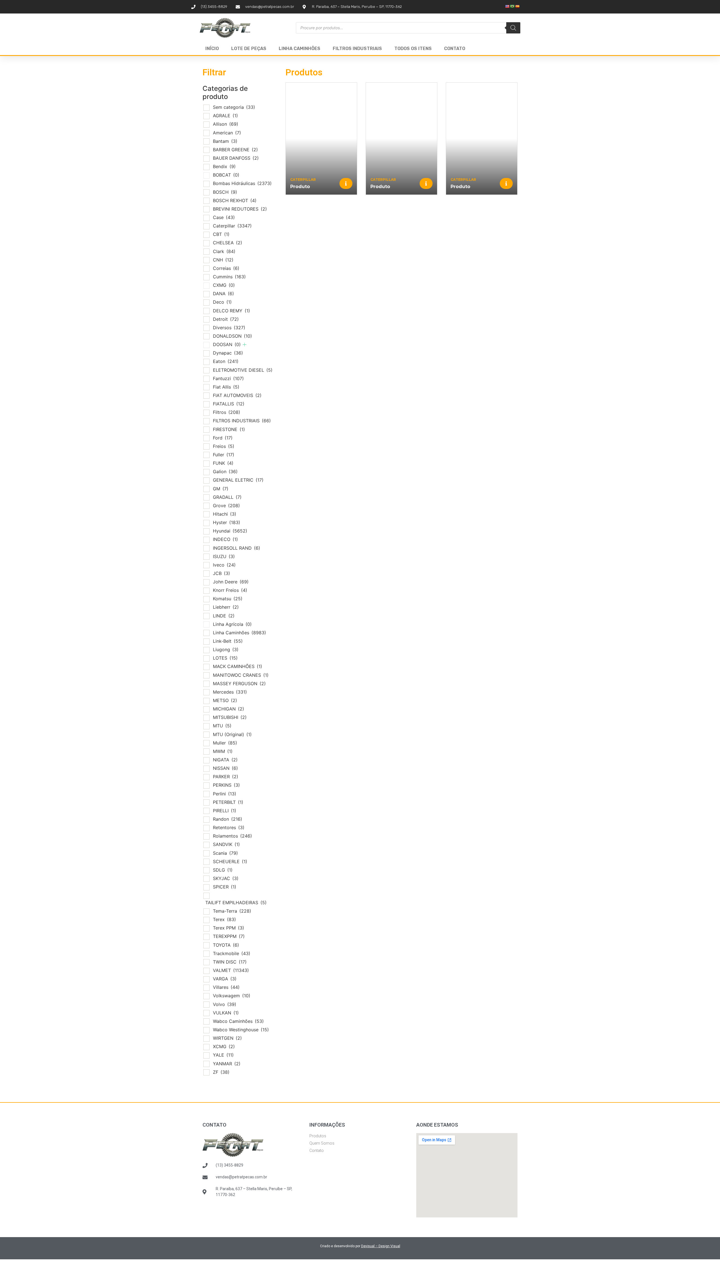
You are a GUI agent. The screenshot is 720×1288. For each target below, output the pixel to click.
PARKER (225, 776)
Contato (454, 48)
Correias (226, 268)
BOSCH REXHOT (234, 200)
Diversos (229, 327)
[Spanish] (517, 6)
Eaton (225, 361)
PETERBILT (228, 802)
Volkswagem (231, 995)
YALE (223, 1055)
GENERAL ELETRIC (238, 480)
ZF (221, 1072)
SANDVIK (226, 844)
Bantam (225, 141)
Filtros (226, 412)
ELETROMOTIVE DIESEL (243, 370)
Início (212, 48)
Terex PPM (228, 928)
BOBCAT (226, 175)
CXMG (224, 285)
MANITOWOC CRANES (241, 675)
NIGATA (225, 760)
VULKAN (226, 1013)
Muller (225, 743)
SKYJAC (225, 878)
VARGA (225, 979)
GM (220, 488)
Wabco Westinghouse (241, 1029)
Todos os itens (413, 48)
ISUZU (224, 556)
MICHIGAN (228, 709)
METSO (225, 700)
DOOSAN (227, 344)
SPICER (224, 887)
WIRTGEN (227, 1038)
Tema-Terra (232, 911)
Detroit (226, 319)
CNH (223, 260)
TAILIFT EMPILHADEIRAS (236, 902)
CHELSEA (227, 242)
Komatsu (227, 598)
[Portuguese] (512, 6)
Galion (225, 471)
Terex (224, 919)
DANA (223, 293)
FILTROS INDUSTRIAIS (242, 420)
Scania (225, 853)
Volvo (224, 1004)
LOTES (225, 658)
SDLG (223, 870)
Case (224, 217)
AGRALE (225, 115)
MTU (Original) (232, 734)
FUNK (223, 463)
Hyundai (230, 531)
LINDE (224, 616)
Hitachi (224, 514)
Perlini (224, 794)
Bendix (224, 166)
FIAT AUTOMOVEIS (237, 395)
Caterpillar (232, 226)
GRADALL (227, 497)
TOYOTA (226, 945)
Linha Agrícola (232, 624)
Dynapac (228, 353)
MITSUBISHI (230, 717)
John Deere (231, 582)
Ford (223, 438)
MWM (223, 751)
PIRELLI (224, 810)
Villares (226, 987)
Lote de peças (248, 48)
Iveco (224, 565)
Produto (300, 186)
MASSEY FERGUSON (239, 683)
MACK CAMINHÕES (237, 666)
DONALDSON (232, 336)
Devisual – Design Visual (380, 1246)
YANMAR (226, 1063)
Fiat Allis (226, 387)
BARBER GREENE (235, 149)
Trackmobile (231, 953)
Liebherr (226, 607)
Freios (223, 446)
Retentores (228, 827)
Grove (226, 505)
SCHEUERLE (230, 861)
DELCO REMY (231, 310)
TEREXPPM (229, 936)
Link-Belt (228, 641)
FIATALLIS (228, 404)
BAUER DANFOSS (236, 158)
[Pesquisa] (513, 27)
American (227, 133)
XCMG (224, 1046)
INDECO (225, 539)
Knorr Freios (230, 590)
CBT (221, 234)
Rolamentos (232, 836)
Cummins (229, 276)
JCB (221, 573)
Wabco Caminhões (238, 1021)
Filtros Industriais (357, 48)
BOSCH (225, 192)
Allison (225, 124)
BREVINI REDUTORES (240, 209)
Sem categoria (234, 107)
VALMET (231, 970)
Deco (222, 302)
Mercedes (230, 692)
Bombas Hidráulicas (242, 183)
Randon (227, 819)
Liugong (225, 649)
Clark (224, 251)
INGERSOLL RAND (236, 548)
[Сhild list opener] (244, 344)
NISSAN (225, 768)
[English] (507, 6)
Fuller (223, 454)
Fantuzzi (228, 378)
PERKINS (226, 785)
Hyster (226, 522)
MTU (222, 725)
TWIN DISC (230, 962)
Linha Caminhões (299, 48)
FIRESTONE (229, 429)
